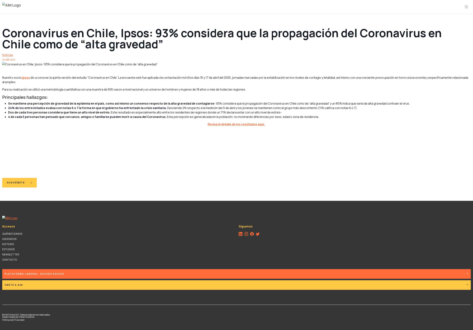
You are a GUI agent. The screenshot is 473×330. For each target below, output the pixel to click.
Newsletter (10, 254)
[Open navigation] (466, 7)
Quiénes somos (12, 233)
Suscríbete (16, 182)
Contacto (9, 259)
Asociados (9, 239)
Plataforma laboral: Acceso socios (34, 273)
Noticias (7, 55)
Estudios (8, 249)
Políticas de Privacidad (13, 319)
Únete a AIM (14, 285)
